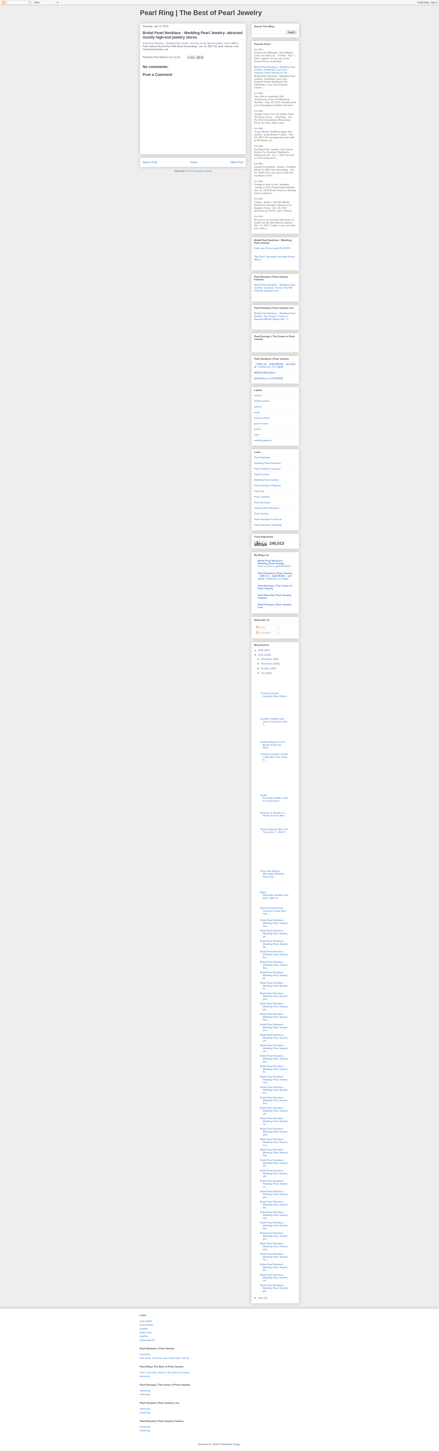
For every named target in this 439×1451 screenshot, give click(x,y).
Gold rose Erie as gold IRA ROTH (272, 248)
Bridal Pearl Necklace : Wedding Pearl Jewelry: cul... (274, 1277)
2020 (261, 650)
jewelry (258, 406)
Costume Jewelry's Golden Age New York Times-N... (274, 757)
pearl (257, 412)
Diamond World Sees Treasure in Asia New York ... (273, 911)
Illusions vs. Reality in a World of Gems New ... (273, 814)
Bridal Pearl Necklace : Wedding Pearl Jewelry (271, 562)
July (263, 673)
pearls (257, 429)
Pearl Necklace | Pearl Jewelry (275, 573)
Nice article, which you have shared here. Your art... (165, 1358)
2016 (261, 1298)
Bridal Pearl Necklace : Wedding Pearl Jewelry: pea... (274, 996)
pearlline (144, 1336)
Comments (264, 632)
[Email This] (189, 57)
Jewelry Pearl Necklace (266, 508)
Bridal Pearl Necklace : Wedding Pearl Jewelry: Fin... (274, 1257)
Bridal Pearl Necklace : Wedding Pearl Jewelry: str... (274, 985)
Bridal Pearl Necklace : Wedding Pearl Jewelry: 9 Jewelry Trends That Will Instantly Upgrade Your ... (274, 287)
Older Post (236, 162)
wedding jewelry (262, 440)
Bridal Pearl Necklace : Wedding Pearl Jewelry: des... (274, 1058)
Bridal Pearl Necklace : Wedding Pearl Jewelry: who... (274, 1246)
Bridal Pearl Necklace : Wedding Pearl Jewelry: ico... (274, 1184)
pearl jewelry (146, 1321)
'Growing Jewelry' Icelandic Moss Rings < (274, 695)
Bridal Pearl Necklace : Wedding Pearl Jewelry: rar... (274, 1121)
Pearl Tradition (262, 496)
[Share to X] (195, 57)
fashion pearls (261, 401)
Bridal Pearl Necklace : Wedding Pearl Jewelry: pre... (274, 1236)
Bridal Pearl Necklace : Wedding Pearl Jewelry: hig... (274, 1225)
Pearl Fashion (261, 474)
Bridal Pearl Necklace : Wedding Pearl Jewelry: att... (274, 933)
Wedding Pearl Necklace (267, 463)
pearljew (144, 1328)
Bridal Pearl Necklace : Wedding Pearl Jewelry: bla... (274, 1267)
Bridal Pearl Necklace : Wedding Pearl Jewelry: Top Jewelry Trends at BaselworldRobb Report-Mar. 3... (274, 316)
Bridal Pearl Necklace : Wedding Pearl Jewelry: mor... (274, 1027)
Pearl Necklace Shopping (267, 525)
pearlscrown (146, 1332)
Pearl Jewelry (261, 513)
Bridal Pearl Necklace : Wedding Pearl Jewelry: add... (274, 1131)
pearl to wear (261, 423)
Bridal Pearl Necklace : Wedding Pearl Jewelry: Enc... (274, 954)
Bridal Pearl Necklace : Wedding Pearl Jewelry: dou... (274, 1100)
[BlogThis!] (192, 57)
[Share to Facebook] (198, 57)
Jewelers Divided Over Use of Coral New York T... (273, 721)
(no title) (258, 49)
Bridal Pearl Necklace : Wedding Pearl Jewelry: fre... (274, 1069)
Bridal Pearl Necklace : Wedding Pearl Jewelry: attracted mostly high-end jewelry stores (186, 43)
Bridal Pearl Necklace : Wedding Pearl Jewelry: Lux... (274, 1142)
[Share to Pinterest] (202, 57)
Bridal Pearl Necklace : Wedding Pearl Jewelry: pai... (274, 1006)
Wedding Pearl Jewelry (266, 479)
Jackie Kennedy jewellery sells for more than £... (274, 798)
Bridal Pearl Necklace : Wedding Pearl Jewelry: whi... (274, 1173)
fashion (258, 395)
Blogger (236, 1444)
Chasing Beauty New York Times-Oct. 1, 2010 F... (274, 830)
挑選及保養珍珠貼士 (265, 372)
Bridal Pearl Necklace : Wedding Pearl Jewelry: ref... (274, 1163)
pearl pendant (146, 1325)
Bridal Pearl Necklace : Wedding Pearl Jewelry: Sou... (274, 965)
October (265, 668)
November (267, 663)
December (267, 659)
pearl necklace (262, 417)
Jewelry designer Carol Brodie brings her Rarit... (272, 744)
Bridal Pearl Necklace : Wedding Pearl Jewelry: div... (274, 944)
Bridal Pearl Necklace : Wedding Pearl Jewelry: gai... (274, 1288)
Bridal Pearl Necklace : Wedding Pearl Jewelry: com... (274, 1079)
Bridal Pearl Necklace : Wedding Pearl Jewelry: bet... (274, 1204)
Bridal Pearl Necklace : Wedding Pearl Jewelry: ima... (274, 923)
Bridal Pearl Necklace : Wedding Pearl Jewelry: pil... (274, 975)
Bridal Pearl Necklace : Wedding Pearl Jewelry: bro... (274, 1090)
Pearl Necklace (262, 457)
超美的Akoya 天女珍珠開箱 (268, 378)
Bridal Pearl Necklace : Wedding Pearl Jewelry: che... (274, 1215)
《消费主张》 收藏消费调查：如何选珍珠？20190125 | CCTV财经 (275, 365)
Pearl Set (259, 491)
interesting (145, 1354)
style (256, 434)
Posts (261, 627)
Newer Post (150, 162)
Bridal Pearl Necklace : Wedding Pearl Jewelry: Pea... (274, 1017)
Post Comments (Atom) (200, 171)
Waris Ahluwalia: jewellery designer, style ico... (274, 895)
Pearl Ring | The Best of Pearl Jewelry (201, 12)
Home (193, 162)
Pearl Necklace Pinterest (267, 485)
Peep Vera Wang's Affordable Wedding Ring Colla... (272, 874)
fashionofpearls (147, 1340)
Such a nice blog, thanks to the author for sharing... (165, 1372)
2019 (261, 654)
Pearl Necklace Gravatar (267, 468)
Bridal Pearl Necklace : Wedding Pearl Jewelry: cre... (274, 1037)
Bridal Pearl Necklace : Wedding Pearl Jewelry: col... (274, 1048)
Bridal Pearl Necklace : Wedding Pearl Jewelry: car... (274, 1110)
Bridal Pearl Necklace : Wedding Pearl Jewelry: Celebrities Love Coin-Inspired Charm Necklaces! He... (274, 70)
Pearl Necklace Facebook (268, 519)
